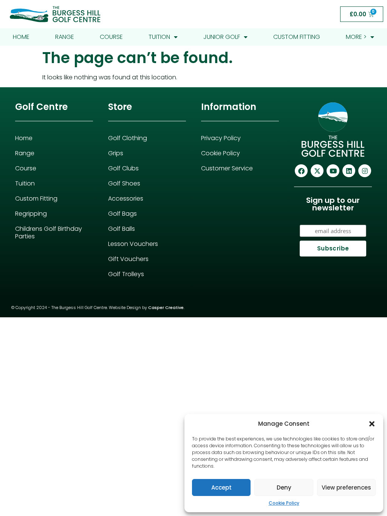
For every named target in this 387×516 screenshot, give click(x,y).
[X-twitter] (317, 170)
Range (64, 36)
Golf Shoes (124, 183)
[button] (372, 424)
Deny (284, 487)
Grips (115, 153)
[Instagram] (364, 170)
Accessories (125, 198)
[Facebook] (301, 170)
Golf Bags (122, 213)
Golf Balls (121, 228)
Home (21, 36)
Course (111, 36)
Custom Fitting (296, 36)
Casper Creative (166, 307)
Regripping (31, 213)
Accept (221, 487)
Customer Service (227, 168)
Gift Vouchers (128, 259)
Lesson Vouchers (133, 243)
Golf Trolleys (126, 274)
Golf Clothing (127, 138)
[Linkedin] (348, 170)
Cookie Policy (284, 503)
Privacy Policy (221, 138)
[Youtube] (333, 170)
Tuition (159, 36)
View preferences (346, 487)
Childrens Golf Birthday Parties (48, 232)
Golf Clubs (123, 168)
